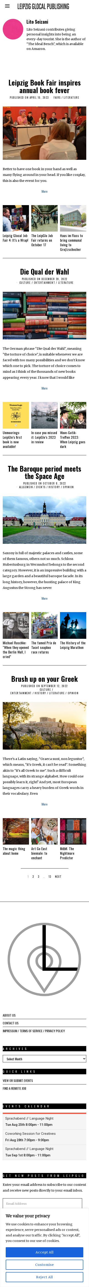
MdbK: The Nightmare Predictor (67, 853)
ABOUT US (9, 1015)
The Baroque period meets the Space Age (44, 472)
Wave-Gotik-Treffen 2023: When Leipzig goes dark (72, 439)
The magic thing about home (14, 851)
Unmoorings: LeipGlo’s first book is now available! (12, 439)
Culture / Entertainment (37, 282)
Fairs (57, 97)
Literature (71, 97)
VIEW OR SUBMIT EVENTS (18, 1080)
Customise (44, 1265)
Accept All (45, 1252)
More (44, 191)
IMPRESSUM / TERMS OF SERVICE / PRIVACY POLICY (34, 1030)
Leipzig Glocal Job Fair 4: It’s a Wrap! (15, 238)
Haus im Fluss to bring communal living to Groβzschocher (71, 242)
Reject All (44, 1277)
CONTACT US (10, 1022)
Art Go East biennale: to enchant (39, 853)
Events (41, 487)
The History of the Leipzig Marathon (73, 645)
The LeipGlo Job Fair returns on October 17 (42, 240)
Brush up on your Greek (44, 679)
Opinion (68, 487)
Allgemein (26, 487)
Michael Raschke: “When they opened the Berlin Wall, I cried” (16, 649)
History (54, 487)
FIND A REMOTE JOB (14, 1088)
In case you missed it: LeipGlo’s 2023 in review (44, 437)
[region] (44, 1247)
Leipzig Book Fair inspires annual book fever (44, 86)
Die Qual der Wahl (44, 271)
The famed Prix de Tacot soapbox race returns (43, 647)
